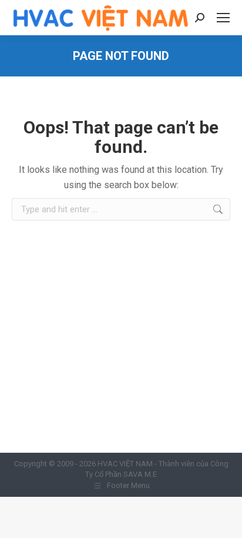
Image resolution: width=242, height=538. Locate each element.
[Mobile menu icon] (223, 18)
